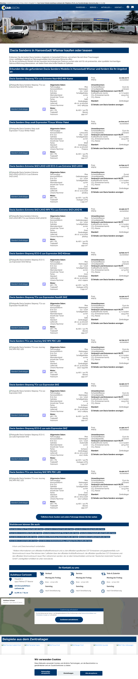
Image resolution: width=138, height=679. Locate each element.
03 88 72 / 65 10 (21, 593)
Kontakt (118, 7)
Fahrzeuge (80, 7)
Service (93, 7)
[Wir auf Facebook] (128, 7)
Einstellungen (68, 673)
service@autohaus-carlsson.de (23, 587)
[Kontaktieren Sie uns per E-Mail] (132, 7)
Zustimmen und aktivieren (69, 619)
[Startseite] (10, 7)
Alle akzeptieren (91, 673)
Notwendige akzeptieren (45, 672)
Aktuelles (105, 7)
